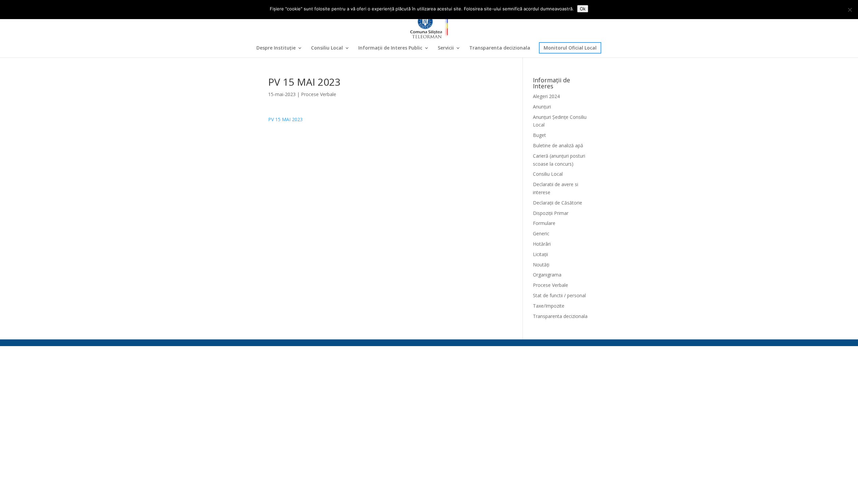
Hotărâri (542, 244)
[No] (849, 9)
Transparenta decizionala (499, 48)
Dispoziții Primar (550, 213)
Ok (583, 8)
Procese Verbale (318, 94)
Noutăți (541, 264)
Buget (539, 135)
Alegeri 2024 (546, 96)
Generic (541, 233)
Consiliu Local (327, 48)
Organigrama (547, 274)
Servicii (446, 48)
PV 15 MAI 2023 (285, 119)
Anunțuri (542, 106)
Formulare (544, 223)
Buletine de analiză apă (558, 145)
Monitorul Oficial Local (570, 48)
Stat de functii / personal (559, 295)
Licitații (540, 254)
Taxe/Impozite (548, 306)
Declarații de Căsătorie (557, 202)
